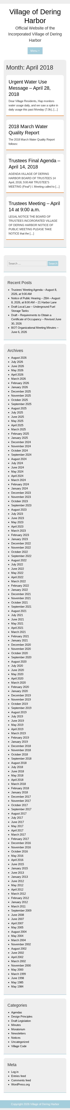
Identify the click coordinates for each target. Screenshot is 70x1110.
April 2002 (17, 957)
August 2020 (19, 661)
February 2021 (20, 636)
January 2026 (19, 387)
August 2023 (19, 509)
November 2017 (21, 800)
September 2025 (21, 404)
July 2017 (17, 817)
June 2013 (17, 872)
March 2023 (18, 530)
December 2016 (21, 843)
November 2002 (21, 944)
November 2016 (21, 847)
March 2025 (18, 429)
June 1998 (17, 978)
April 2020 (17, 678)
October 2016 (19, 851)
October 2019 (19, 703)
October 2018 (19, 754)
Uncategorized (20, 1041)
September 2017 (21, 809)
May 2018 (17, 775)
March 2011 (18, 906)
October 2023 (19, 501)
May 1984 (17, 986)
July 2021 (17, 615)
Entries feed (18, 1076)
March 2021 (18, 632)
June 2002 (17, 952)
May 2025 (17, 420)
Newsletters (18, 1033)
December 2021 (21, 594)
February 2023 (20, 535)
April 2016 (17, 859)
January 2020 (19, 691)
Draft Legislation (21, 1020)
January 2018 (19, 792)
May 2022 (17, 572)
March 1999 (18, 973)
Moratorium (18, 1029)
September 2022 (21, 556)
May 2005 (17, 927)
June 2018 (17, 771)
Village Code (19, 1046)
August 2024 (19, 459)
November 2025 (21, 395)
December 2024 (21, 442)
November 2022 (21, 547)
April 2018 (17, 779)
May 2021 (17, 623)
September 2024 (21, 454)
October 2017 (19, 805)
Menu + (35, 50)
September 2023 (21, 505)
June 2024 (17, 467)
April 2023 (17, 526)
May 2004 (17, 935)
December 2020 (21, 644)
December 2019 (21, 695)
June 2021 (17, 619)
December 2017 (21, 796)
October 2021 (19, 602)
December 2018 (21, 746)
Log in (14, 1071)
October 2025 (19, 399)
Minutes (16, 1025)
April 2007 (17, 923)
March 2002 (18, 961)
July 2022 (17, 564)
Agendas (16, 1012)
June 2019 (17, 720)
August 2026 (19, 357)
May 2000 (17, 969)
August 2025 (19, 408)
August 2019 (19, 712)
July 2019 (17, 716)
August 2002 (19, 948)
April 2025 (17, 425)
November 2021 (21, 598)
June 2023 (17, 518)
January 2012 (19, 902)
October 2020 (19, 653)
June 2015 (17, 864)
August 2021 (19, 610)
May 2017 (17, 826)
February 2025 (20, 433)
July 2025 (17, 412)
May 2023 (17, 522)
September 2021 (21, 606)
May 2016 (17, 855)
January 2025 (19, 437)
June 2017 (17, 822)
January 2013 (19, 876)
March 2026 (18, 378)
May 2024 (17, 471)
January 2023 (19, 539)
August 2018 (19, 762)
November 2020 (21, 648)
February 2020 (20, 686)
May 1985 (17, 982)
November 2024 (21, 446)
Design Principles (21, 1016)
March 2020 (18, 682)
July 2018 (17, 767)
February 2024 (20, 484)
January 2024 (19, 488)
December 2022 (21, 543)
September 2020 (21, 657)
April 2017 (17, 830)
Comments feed (21, 1080)
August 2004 (19, 931)
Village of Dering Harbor (44, 1104)
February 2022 (20, 585)
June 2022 (17, 568)
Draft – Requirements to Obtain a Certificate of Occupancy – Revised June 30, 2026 (36, 319)
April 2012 (17, 889)
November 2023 (21, 496)
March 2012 (18, 893)
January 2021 (19, 640)
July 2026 (17, 361)
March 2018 (18, 783)
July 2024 (17, 463)
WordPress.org (20, 1084)
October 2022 (19, 551)
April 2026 (17, 374)
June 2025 (17, 416)
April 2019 (17, 729)
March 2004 (18, 940)
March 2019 (18, 733)
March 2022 (18, 581)
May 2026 (17, 370)
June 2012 (17, 881)
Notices (16, 1037)
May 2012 (17, 885)
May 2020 (17, 674)
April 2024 (17, 475)
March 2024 (18, 480)
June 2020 (17, 670)
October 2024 (19, 450)
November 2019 (21, 699)
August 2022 (19, 560)
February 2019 (20, 737)
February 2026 (20, 383)
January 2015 (19, 868)
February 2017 (20, 838)
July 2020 (17, 665)
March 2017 (18, 834)
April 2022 (17, 577)
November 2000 (21, 965)
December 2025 (21, 391)
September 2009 (21, 910)
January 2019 (19, 741)
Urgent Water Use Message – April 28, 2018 (30, 88)
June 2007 (17, 919)
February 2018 (20, 788)
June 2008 (17, 914)
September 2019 (21, 707)
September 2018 (21, 758)
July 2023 (17, 513)
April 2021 (17, 627)
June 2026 (17, 366)
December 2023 (21, 492)
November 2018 (21, 750)
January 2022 (19, 589)
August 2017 (19, 813)
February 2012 (20, 898)
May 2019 (17, 724)
